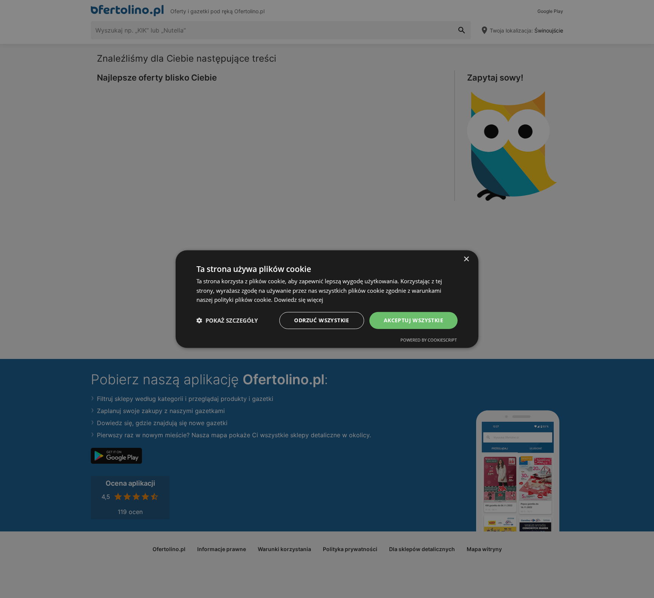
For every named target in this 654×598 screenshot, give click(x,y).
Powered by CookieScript (428, 340)
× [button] (466, 259)
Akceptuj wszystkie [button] (413, 320)
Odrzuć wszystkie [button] (321, 320)
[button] (227, 320)
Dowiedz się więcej (298, 299)
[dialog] (327, 299)
